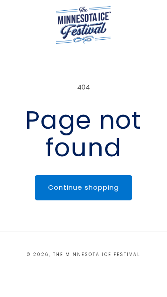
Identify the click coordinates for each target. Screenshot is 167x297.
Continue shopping (83, 187)
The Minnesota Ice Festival (96, 254)
